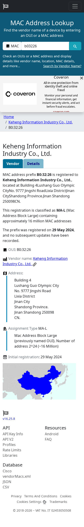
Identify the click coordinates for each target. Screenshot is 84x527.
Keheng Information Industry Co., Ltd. (41, 122)
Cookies (65, 496)
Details (33, 163)
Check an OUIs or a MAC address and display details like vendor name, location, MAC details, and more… (42, 61)
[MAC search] (75, 46)
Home (9, 116)
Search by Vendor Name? (62, 66)
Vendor (12, 163)
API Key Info (13, 433)
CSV (6, 487)
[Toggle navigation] (75, 6)
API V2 (8, 439)
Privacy (16, 496)
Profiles (9, 444)
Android (51, 433)
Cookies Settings (29, 502)
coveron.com (61, 112)
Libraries (10, 455)
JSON (7, 481)
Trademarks (58, 502)
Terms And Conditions (40, 496)
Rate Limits (12, 450)
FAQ (48, 439)
